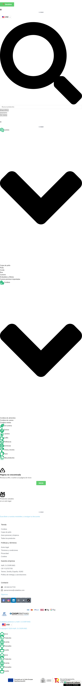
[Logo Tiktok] (28, 600)
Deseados (7, 646)
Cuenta (6, 642)
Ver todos (3, 115)
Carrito (6, 650)
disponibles (4, 110)
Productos (7, 638)
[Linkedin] (13, 600)
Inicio (6, 634)
